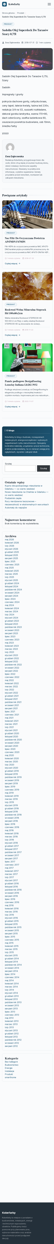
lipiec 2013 (10, 1011)
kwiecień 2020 (12, 758)
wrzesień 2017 (12, 855)
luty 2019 (9, 802)
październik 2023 (13, 627)
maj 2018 (9, 830)
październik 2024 (13, 589)
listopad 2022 (11, 661)
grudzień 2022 (12, 658)
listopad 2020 (11, 736)
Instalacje (9, 1071)
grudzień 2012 (12, 1033)
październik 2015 (13, 927)
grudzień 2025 (12, 552)
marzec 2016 (11, 911)
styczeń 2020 (11, 767)
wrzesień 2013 (12, 1005)
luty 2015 (9, 952)
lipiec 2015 (10, 936)
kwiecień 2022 (12, 683)
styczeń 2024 (11, 617)
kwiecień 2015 (11, 946)
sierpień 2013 (11, 1008)
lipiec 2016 (10, 899)
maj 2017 (9, 868)
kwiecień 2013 (11, 1021)
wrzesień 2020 (12, 742)
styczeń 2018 (11, 843)
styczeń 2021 (11, 730)
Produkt (8, 24)
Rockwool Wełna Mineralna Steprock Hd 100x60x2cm (25, 311)
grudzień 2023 (12, 621)
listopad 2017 (11, 849)
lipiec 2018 (10, 824)
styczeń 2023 (11, 655)
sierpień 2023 (11, 633)
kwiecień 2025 (12, 570)
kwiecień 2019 (12, 796)
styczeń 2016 (11, 918)
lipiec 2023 (10, 636)
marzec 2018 (11, 836)
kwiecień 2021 (11, 721)
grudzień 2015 (12, 921)
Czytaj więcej (11, 263)
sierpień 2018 (11, 821)
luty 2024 (9, 614)
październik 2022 (13, 664)
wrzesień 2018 (12, 818)
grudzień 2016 (12, 883)
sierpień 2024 (11, 596)
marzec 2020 (11, 761)
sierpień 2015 (11, 933)
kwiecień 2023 (12, 646)
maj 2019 (9, 793)
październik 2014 (13, 964)
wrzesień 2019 (12, 780)
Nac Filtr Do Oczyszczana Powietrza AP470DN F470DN (25, 240)
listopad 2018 (11, 811)
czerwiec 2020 (12, 752)
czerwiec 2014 (12, 977)
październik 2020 (13, 739)
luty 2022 (9, 689)
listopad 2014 (11, 961)
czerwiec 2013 (12, 1015)
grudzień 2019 (12, 771)
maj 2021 (9, 717)
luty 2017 (9, 877)
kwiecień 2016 (12, 908)
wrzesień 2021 (12, 705)
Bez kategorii (11, 1061)
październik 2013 (13, 1002)
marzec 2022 (11, 686)
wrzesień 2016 (12, 893)
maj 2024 (9, 605)
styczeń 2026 (11, 549)
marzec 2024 (11, 611)
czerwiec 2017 (12, 864)
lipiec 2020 (10, 749)
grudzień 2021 (12, 696)
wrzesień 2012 (12, 1043)
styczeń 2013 (11, 1030)
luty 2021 (9, 727)
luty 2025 (9, 577)
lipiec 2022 (10, 674)
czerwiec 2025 (12, 564)
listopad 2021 (11, 699)
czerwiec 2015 (12, 939)
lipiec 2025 (10, 561)
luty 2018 (9, 839)
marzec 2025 (11, 574)
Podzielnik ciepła (13, 498)
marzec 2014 (11, 986)
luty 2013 (9, 1027)
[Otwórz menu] (49, 4)
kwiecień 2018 (12, 833)
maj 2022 (9, 680)
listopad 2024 (11, 586)
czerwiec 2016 (12, 902)
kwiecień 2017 (12, 871)
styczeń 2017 (11, 880)
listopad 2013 (11, 999)
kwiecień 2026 (12, 542)
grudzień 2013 (12, 996)
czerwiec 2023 (12, 639)
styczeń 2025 (11, 580)
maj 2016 (9, 905)
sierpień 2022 (11, 671)
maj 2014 (9, 980)
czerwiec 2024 (12, 602)
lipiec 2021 (10, 711)
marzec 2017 (11, 874)
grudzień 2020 (12, 733)
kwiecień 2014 (12, 983)
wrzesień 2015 (12, 930)
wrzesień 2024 (12, 592)
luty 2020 (9, 764)
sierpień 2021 (11, 708)
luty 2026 (9, 545)
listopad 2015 (11, 924)
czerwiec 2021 (12, 714)
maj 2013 (9, 1018)
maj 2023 (9, 642)
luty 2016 (9, 914)
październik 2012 (13, 1040)
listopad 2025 (11, 555)
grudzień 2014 (12, 958)
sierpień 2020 (11, 746)
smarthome (10, 1077)
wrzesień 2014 (12, 968)
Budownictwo (11, 1065)
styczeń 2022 (11, 692)
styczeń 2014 (11, 993)
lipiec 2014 (10, 974)
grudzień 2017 (12, 846)
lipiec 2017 (10, 861)
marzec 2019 (11, 799)
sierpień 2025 (11, 558)
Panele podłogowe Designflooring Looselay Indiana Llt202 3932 (23, 383)
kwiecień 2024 (12, 608)
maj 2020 (9, 755)
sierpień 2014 (11, 971)
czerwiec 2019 (12, 789)
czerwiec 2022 (12, 677)
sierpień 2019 (11, 783)
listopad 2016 (11, 886)
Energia (8, 1068)
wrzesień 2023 (12, 630)
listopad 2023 (11, 624)
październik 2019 (13, 777)
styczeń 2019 (11, 805)
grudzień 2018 (12, 808)
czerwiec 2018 (12, 827)
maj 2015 (9, 943)
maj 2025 (9, 567)
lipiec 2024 (10, 599)
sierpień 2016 (11, 896)
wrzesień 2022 (12, 667)
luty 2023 (9, 652)
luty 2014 (9, 990)
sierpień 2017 (11, 858)
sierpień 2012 (11, 1046)
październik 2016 (13, 889)
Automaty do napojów (16, 507)
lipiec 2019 (10, 786)
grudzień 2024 (12, 583)
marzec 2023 (11, 649)
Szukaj (8, 463)
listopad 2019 (11, 774)
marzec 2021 (11, 724)
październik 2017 (13, 852)
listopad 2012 (11, 1036)
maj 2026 (9, 539)
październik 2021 (13, 702)
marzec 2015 (11, 949)
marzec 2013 (11, 1024)
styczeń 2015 (11, 955)
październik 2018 (13, 814)
